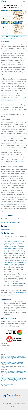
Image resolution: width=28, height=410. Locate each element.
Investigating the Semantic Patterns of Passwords (12, 6)
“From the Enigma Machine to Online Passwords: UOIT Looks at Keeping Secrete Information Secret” (15, 262)
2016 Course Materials (7, 384)
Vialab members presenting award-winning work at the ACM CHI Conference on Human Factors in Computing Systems (13, 372)
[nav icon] (24, 1)
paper (10, 161)
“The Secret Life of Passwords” (18, 283)
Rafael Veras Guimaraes (14, 36)
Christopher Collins (12, 38)
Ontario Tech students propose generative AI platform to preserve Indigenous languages (12, 363)
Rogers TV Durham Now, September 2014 (14, 252)
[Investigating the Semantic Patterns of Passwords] (14, 15)
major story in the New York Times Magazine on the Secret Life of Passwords (13, 99)
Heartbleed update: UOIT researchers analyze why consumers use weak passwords (13, 294)
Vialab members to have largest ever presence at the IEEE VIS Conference (13, 367)
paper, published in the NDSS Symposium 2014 (13, 204)
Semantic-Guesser (5, 229)
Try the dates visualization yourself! (10, 218)
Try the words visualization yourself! (10, 222)
